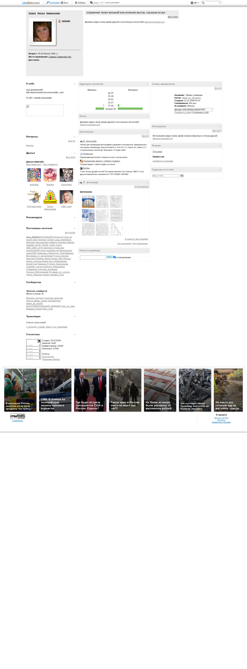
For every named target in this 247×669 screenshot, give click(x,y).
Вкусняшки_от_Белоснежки (39, 256)
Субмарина (31, 269)
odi (57, 250)
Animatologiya (54, 301)
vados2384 (31, 253)
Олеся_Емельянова (58, 264)
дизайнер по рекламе (163, 161)
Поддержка (192, 3)
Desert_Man (31, 240)
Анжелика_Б (43, 253)
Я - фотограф (90, 141)
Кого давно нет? (34, 164)
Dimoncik (42, 240)
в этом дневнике (123, 257)
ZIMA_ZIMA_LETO (34, 248)
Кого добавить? (50, 164)
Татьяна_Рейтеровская (37, 272)
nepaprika (51, 250)
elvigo (43, 250)
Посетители (48, 357)
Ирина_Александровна (37, 261)
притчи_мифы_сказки (36, 301)
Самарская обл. (64, 57)
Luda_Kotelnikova (63, 240)
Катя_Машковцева (58, 261)
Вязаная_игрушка (34, 298)
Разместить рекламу (221, 422)
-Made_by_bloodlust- (191, 98)
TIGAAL (45, 245)
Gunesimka (66, 184)
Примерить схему (182, 112)
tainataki (59, 21)
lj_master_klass (44, 327)
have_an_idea (68, 306)
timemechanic (65, 250)
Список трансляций (36, 322)
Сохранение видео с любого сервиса (101, 161)
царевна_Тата (57, 275)
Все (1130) (70, 233)
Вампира (69, 253)
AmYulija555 (47, 237)
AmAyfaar (34, 184)
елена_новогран (34, 275)
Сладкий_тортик (34, 267)
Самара (52, 57)
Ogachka (62, 242)
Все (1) (71, 141)
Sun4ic (38, 245)
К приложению (142, 186)
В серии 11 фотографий (136, 239)
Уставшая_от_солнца (59, 272)
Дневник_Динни (43, 258)
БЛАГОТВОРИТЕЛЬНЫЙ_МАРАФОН (43, 306)
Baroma (50, 184)
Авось (96, 2)
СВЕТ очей (66, 206)
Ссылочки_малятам (53, 298)
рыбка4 (46, 275)
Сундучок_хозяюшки (47, 269)
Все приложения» (140, 244)
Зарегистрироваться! (154, 22)
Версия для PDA (221, 418)
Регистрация (54, 2)
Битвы (86, 168)
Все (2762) (173, 17)
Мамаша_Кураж (34, 309)
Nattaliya (53, 242)
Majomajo (30, 242)
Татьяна (157, 151)
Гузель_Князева (61, 256)
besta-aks (59, 248)
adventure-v (49, 248)
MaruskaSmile (42, 242)
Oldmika (70, 242)
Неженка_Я (43, 264)
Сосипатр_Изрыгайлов (54, 267)
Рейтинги (82, 2)
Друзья (41, 13)
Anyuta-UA (58, 237)
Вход (66, 2)
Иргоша (67, 258)
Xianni (59, 245)
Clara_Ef (68, 237)
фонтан (30, 145)
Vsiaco (52, 245)
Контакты (221, 420)
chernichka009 (33, 250)
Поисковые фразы (51, 359)
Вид (196, 3)
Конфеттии (31, 264)
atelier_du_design (34, 303)
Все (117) (217, 130)
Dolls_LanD (47, 309)
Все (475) (70, 157)
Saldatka (30, 245)
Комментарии (53, 13)
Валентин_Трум (57, 253)
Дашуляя (30, 258)
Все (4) (145, 136)
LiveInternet (32, 3)
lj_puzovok (31, 327)
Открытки (88, 154)
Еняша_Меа (57, 258)
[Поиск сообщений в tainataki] (110, 256)
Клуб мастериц (34, 206)
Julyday (50, 240)
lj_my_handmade (59, 327)
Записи (32, 13)
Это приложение (124, 244)
